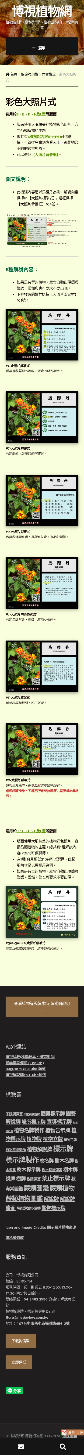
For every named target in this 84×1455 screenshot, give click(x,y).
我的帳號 (21, 1446)
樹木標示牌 (29, 1169)
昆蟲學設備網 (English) (25, 1063)
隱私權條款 (15, 1237)
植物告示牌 (57, 1130)
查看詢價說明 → (42, 1006)
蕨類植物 (62, 1188)
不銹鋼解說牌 (32, 1114)
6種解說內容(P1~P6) (44, 136)
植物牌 (34, 1139)
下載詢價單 (20, 1341)
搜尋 (63, 1446)
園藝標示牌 (53, 1113)
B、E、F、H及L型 (31, 114)
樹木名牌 (64, 1160)
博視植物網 (41, 11)
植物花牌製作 (16, 1150)
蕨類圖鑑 (36, 1188)
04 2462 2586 (35, 1299)
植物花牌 (70, 1140)
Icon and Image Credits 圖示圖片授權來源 (41, 1227)
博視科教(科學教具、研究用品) (30, 1057)
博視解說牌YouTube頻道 (26, 1075)
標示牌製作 (22, 1160)
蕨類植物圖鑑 (24, 1199)
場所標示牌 (34, 1122)
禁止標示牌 (56, 1178)
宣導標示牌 (59, 1122)
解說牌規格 (29, 74)
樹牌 (21, 1178)
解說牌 (51, 1199)
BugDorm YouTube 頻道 (26, 1068)
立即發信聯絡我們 (72, 1432)
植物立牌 (53, 1139)
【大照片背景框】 (44, 154)
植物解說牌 (39, 1149)
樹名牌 (47, 1160)
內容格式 (48, 74)
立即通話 (18, 1362)
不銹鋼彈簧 (14, 1114)
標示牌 (63, 1149)
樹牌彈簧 (33, 1179)
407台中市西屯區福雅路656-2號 (43, 1323)
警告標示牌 (54, 1208)
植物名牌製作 (29, 1130)
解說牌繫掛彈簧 (28, 1208)
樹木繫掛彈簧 (52, 1170)
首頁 (13, 74)
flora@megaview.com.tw (27, 1317)
